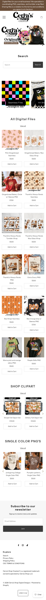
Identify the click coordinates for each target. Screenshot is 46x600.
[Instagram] (23, 545)
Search (5, 556)
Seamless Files (15, 102)
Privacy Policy (8, 558)
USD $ (22, 593)
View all (23, 126)
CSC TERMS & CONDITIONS (13, 563)
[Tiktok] (27, 545)
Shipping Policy (9, 561)
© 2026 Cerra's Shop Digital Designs (16, 583)
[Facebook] (18, 545)
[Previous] (3, 414)
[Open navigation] (4, 17)
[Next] (43, 414)
